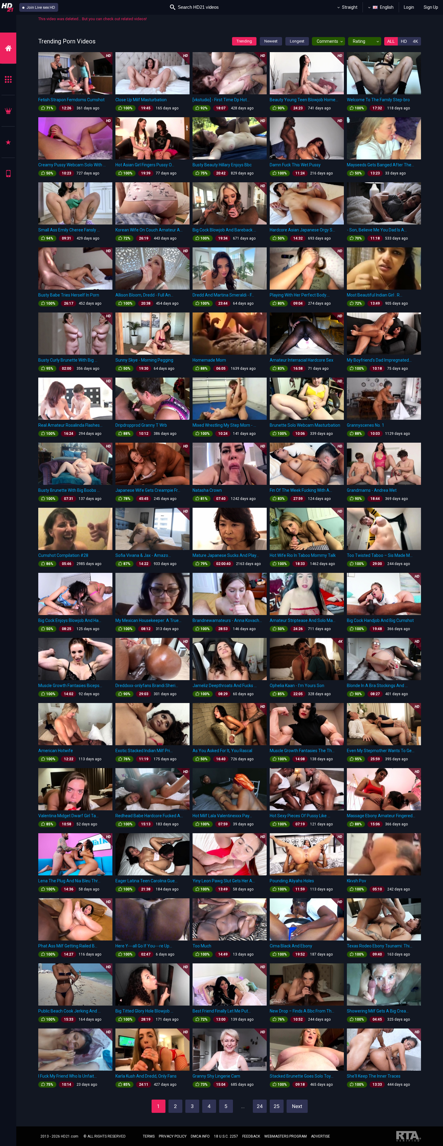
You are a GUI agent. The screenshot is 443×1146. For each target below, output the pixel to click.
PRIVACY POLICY (173, 1136)
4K (415, 41)
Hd (404, 41)
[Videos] (8, 48)
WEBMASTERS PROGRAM (285, 1136)
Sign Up (431, 7)
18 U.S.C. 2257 (226, 1136)
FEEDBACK (251, 1136)
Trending (244, 41)
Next (297, 1106)
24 (260, 1106)
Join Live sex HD (40, 7)
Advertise (320, 1136)
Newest (271, 41)
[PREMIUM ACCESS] (8, 110)
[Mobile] (8, 173)
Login (409, 7)
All (391, 41)
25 (277, 1106)
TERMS (149, 1136)
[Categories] (8, 79)
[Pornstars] (8, 142)
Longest (297, 41)
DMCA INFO (200, 1136)
